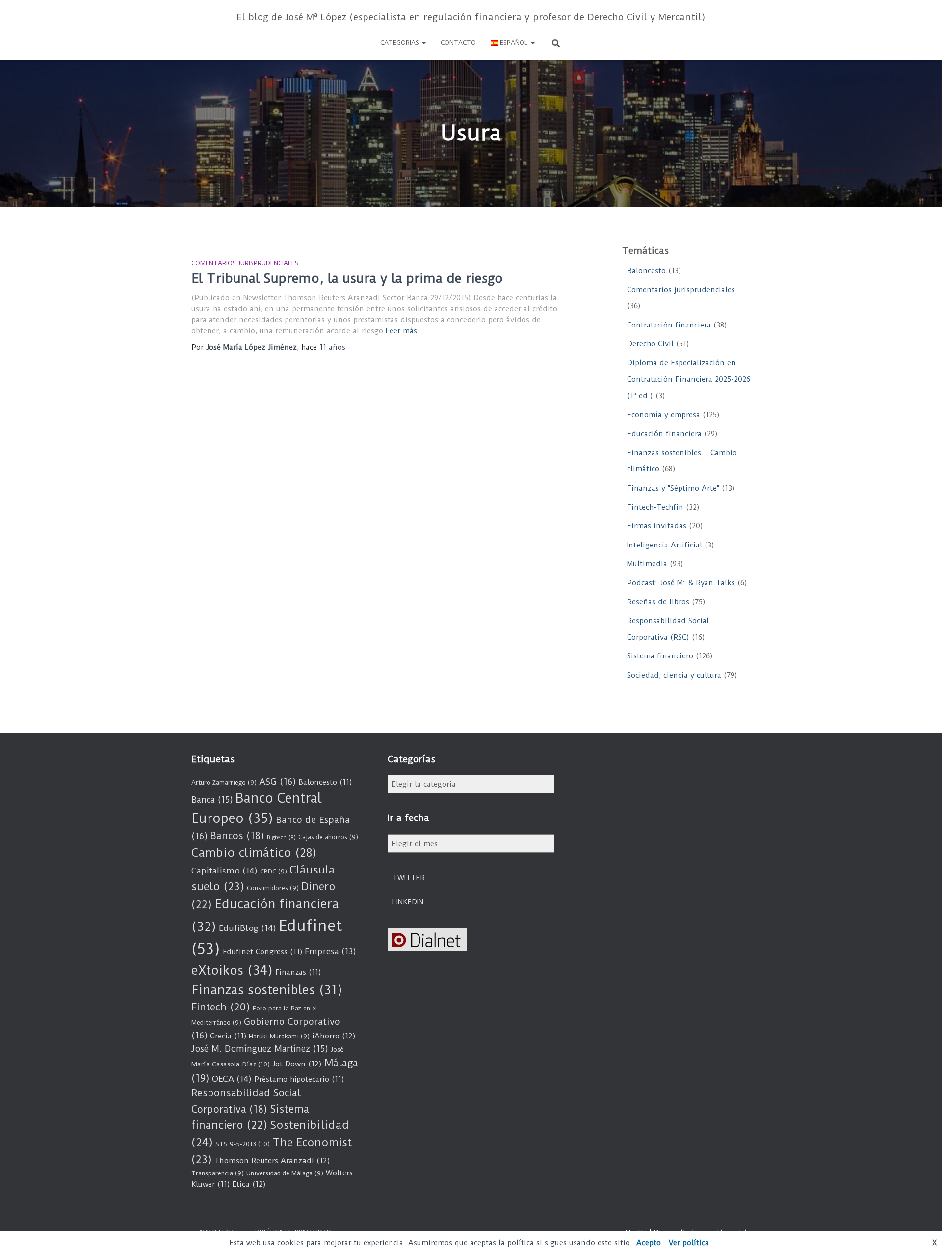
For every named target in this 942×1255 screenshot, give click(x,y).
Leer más (401, 331)
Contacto (458, 42)
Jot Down (297, 1064)
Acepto (648, 1242)
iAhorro (334, 1036)
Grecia (228, 1036)
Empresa (330, 951)
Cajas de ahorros (328, 837)
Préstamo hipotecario (299, 1079)
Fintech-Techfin (655, 507)
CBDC (273, 871)
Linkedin (407, 902)
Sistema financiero (660, 656)
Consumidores (273, 888)
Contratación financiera (669, 325)
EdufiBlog (247, 928)
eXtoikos (232, 970)
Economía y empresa (663, 414)
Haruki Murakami (279, 1036)
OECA (232, 1079)
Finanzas (298, 972)
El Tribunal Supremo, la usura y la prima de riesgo (347, 278)
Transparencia (217, 1173)
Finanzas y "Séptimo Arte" (673, 488)
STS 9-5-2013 (242, 1143)
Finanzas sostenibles (266, 989)
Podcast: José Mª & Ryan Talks (681, 582)
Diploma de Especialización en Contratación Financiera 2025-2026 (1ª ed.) (688, 379)
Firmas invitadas (656, 525)
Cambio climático (253, 853)
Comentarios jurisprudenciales (244, 263)
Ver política (689, 1242)
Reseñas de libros (658, 602)
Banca (212, 800)
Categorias (400, 42)
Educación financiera (664, 433)
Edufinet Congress (262, 951)
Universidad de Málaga (284, 1173)
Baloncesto (646, 270)
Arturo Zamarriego (224, 782)
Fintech (220, 1007)
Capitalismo (224, 870)
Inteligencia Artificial (664, 545)
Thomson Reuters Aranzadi (272, 1160)
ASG (277, 781)
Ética (249, 1184)
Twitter (408, 877)
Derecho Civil (650, 343)
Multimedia (647, 563)
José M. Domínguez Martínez (259, 1049)
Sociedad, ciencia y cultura (674, 675)
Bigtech (281, 837)
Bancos (237, 836)
